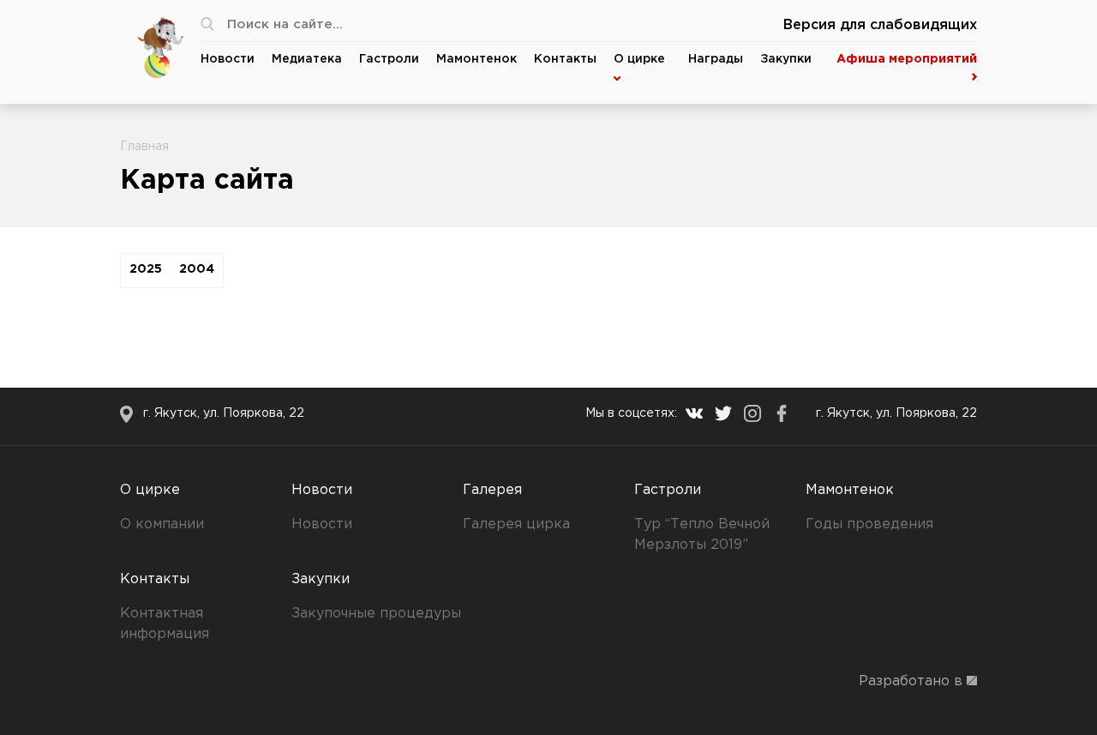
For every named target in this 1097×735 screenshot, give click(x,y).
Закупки (786, 59)
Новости (228, 59)
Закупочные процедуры (376, 613)
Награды (715, 59)
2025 (145, 269)
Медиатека (307, 59)
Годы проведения (869, 524)
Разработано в (913, 681)
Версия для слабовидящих (880, 25)
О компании (162, 524)
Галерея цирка (516, 524)
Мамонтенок (476, 59)
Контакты (565, 59)
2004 (196, 269)
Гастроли (389, 59)
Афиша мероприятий (906, 59)
